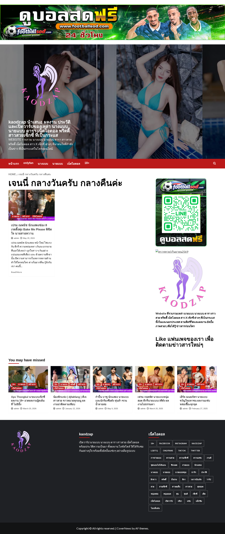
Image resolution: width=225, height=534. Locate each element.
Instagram (181, 443)
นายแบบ (57, 163)
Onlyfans (168, 450)
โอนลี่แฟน (155, 508)
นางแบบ (43, 163)
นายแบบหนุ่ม (180, 472)
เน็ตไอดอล (73, 163)
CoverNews (124, 528)
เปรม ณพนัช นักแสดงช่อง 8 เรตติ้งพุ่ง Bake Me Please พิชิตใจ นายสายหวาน (31, 229)
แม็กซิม (199, 501)
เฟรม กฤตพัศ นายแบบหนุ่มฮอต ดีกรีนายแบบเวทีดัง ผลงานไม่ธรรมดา (153, 400)
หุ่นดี (186, 494)
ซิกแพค (174, 465)
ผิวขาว (153, 479)
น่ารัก (193, 472)
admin (16, 238)
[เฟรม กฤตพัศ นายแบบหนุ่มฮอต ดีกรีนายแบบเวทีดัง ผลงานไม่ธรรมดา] (155, 379)
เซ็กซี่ (195, 494)
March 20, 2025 (156, 408)
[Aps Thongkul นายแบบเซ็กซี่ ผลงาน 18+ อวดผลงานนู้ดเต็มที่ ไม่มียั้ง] (28, 379)
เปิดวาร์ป (169, 501)
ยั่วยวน (174, 479)
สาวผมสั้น (176, 486)
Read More (16, 272)
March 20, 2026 (29, 408)
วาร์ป (209, 479)
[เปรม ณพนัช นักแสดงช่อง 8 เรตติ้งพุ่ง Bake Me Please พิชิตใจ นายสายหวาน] (31, 205)
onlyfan (28, 162)
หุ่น (177, 494)
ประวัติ (204, 472)
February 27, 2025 (200, 408)
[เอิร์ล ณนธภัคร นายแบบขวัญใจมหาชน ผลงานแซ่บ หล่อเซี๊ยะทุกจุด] (197, 379)
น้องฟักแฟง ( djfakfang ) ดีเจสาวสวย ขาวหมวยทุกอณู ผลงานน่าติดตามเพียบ (69, 400)
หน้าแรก (13, 163)
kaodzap (197, 443)
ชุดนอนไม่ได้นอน (158, 465)
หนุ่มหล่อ (154, 494)
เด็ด (203, 494)
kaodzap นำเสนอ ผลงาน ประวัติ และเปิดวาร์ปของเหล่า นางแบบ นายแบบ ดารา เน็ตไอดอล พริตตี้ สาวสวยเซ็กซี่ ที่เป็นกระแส (39, 129)
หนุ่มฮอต (167, 494)
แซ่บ (189, 501)
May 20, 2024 (29, 238)
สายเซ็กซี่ (163, 486)
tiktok (182, 450)
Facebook (164, 443)
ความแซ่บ (197, 458)
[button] (214, 163)
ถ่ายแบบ (185, 465)
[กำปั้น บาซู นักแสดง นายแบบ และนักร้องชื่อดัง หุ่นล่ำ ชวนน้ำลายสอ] (112, 379)
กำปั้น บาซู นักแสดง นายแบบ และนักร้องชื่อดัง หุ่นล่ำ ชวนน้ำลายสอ (112, 400)
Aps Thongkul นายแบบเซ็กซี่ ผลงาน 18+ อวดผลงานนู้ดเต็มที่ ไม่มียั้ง (28, 400)
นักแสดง (198, 465)
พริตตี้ (72, 384)
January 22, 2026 (72, 408)
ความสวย (170, 458)
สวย (152, 486)
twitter (195, 450)
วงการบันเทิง (196, 479)
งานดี (209, 458)
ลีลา (184, 479)
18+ (87, 162)
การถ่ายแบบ (156, 458)
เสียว (180, 501)
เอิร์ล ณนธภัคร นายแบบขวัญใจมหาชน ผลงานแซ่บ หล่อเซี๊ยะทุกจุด (195, 400)
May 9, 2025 (112, 408)
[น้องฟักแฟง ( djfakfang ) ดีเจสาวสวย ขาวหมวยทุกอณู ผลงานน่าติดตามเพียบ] (70, 379)
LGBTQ (154, 450)
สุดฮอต (200, 486)
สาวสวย (188, 486)
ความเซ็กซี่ (183, 458)
